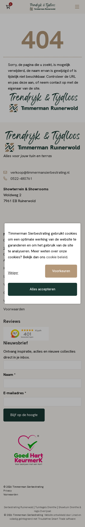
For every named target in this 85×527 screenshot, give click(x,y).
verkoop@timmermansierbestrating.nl (40, 172)
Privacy (7, 490)
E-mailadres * (14, 393)
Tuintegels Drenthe (45, 507)
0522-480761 (21, 178)
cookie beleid (56, 257)
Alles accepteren (42, 289)
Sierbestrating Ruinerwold (18, 507)
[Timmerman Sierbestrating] (42, 7)
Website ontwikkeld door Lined (61, 515)
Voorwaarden (14, 309)
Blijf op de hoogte (24, 415)
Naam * (9, 374)
